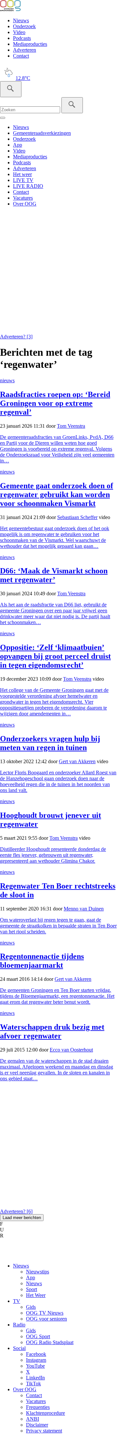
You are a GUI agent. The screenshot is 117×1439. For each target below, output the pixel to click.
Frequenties (38, 1407)
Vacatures (23, 198)
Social (19, 1348)
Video (19, 32)
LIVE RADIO (28, 186)
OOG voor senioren (46, 1319)
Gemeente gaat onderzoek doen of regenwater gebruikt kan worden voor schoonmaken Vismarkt (56, 494)
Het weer (22, 174)
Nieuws (21, 20)
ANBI (32, 1419)
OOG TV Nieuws (44, 1313)
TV (16, 1301)
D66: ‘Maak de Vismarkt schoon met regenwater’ (54, 575)
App (17, 145)
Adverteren (24, 50)
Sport (31, 1289)
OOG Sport (38, 1336)
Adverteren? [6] (16, 1211)
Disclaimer (37, 1425)
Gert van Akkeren (77, 761)
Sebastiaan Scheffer (77, 517)
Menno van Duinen (84, 908)
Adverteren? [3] (16, 336)
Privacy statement (44, 1430)
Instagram (36, 1360)
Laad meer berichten (22, 1217)
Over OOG (24, 204)
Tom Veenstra (71, 426)
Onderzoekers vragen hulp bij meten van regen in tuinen (50, 743)
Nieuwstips (37, 1271)
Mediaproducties (30, 44)
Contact (21, 56)
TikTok (33, 1383)
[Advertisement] (58, 271)
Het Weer (36, 1295)
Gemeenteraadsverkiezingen (42, 133)
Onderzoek (24, 26)
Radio (19, 1324)
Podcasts (22, 38)
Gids (31, 1307)
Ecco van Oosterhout (71, 1049)
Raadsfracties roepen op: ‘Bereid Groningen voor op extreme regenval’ (55, 403)
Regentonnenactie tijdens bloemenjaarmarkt (42, 960)
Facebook (36, 1354)
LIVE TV (23, 180)
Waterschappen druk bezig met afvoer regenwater (52, 1031)
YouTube (35, 1366)
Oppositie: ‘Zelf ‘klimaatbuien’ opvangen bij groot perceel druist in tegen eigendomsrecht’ (55, 656)
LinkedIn (35, 1377)
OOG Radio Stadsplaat (49, 1342)
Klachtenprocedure (45, 1413)
